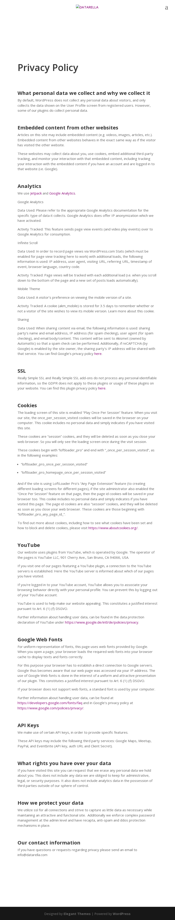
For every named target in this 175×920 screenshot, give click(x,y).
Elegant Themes (77, 914)
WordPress (122, 914)
